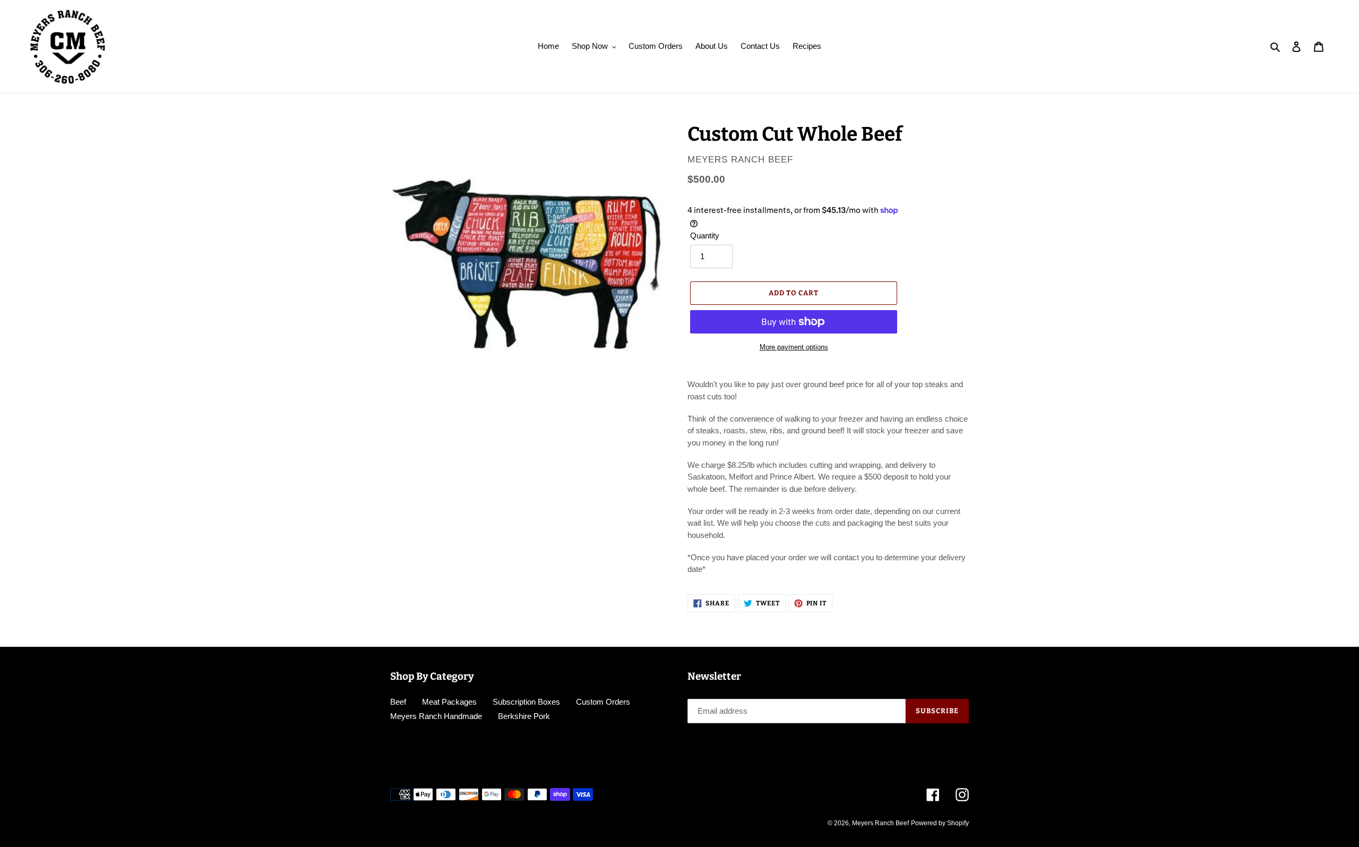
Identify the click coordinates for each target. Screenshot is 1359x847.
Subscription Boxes (526, 701)
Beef (398, 701)
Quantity (704, 235)
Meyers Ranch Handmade (436, 716)
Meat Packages (449, 701)
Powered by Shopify (940, 823)
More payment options (794, 347)
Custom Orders (603, 701)
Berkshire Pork (524, 716)
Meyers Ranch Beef (880, 823)
